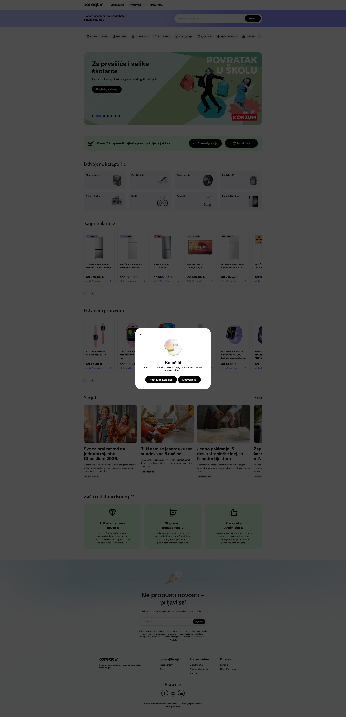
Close (141, 334)
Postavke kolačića (161, 379)
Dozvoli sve (189, 379)
